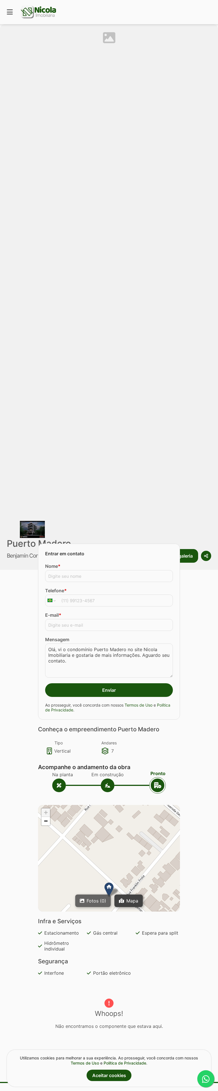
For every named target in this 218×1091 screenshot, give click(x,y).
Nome (52, 566)
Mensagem (57, 639)
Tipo (58, 742)
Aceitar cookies (109, 1075)
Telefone (56, 590)
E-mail (53, 615)
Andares (109, 742)
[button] (109, 890)
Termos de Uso (138, 705)
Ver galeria (181, 556)
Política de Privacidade (125, 1063)
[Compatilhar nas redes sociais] (206, 556)
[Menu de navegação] (10, 12)
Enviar (109, 690)
